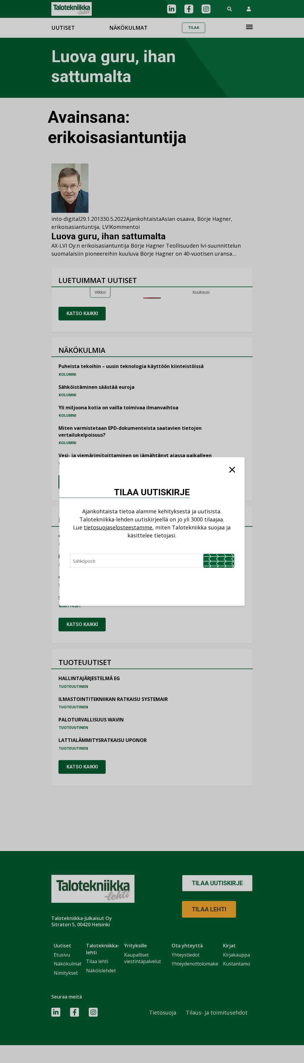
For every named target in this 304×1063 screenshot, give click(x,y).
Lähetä (218, 561)
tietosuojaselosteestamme (118, 527)
